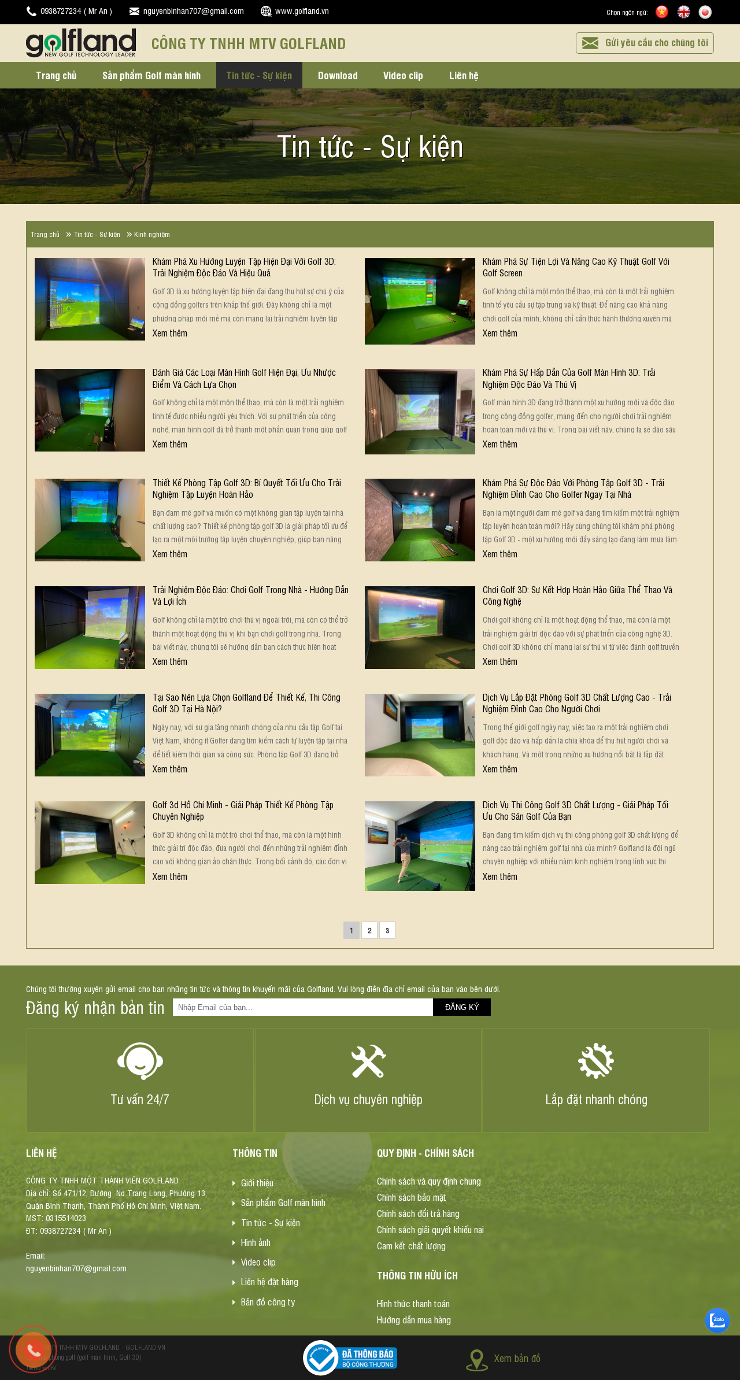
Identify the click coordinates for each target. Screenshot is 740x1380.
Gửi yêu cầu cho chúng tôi (656, 42)
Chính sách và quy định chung (429, 1180)
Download (338, 75)
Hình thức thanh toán (413, 1303)
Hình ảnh (256, 1241)
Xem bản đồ (517, 1357)
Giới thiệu (257, 1182)
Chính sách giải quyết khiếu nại (430, 1228)
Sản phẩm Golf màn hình (151, 75)
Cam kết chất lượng (411, 1244)
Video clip (403, 75)
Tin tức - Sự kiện (259, 75)
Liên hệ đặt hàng (269, 1281)
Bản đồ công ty (268, 1300)
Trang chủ (56, 75)
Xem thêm (170, 333)
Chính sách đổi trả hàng (418, 1213)
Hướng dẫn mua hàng (414, 1319)
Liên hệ (464, 75)
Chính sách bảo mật (411, 1196)
